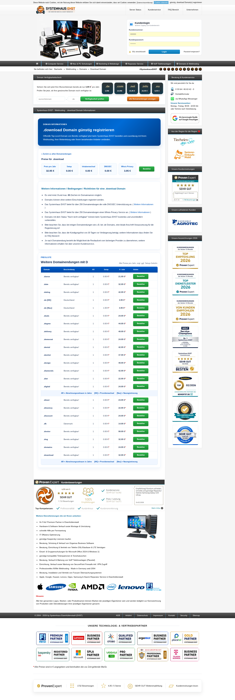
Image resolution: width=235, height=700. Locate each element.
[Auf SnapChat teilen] (180, 70)
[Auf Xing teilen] (192, 70)
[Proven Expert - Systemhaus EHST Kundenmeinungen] (185, 188)
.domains (48, 447)
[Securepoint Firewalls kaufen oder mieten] (152, 654)
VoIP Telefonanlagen (162, 64)
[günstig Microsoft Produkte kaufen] (86, 654)
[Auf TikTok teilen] (188, 70)
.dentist (47, 355)
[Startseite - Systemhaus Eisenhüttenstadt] (56, 9)
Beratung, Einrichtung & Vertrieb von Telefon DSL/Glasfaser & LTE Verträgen (72, 547)
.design (47, 363)
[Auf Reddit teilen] (176, 70)
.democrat (48, 339)
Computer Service (55, 64)
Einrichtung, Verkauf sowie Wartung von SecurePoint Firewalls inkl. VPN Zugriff (73, 564)
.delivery (48, 331)
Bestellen (147, 169)
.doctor (47, 431)
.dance (47, 276)
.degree (47, 323)
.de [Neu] (48, 308)
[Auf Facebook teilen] (160, 70)
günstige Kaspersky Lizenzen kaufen (55, 539)
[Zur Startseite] (37, 66)
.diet (46, 379)
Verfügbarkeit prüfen (94, 99)
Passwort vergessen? (192, 52)
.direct (47, 400)
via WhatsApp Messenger (186, 99)
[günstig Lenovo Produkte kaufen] (86, 638)
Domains (83, 69)
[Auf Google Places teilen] (164, 70)
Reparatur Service (135, 64)
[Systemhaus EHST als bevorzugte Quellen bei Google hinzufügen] (185, 123)
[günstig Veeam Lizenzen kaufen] (119, 654)
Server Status (135, 10)
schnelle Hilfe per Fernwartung (52, 530)
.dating (47, 292)
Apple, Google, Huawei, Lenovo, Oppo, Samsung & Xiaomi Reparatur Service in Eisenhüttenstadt (81, 577)
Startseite (58, 69)
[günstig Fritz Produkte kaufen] (52, 638)
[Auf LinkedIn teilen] (172, 70)
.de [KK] (47, 300)
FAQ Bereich (173, 10)
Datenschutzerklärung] (144, 2)
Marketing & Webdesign (109, 64)
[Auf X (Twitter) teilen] (184, 70)
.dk (45, 424)
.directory (48, 408)
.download (48, 455)
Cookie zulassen (161, 2)
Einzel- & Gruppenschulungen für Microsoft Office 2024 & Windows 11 (69, 552)
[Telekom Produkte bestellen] (184, 654)
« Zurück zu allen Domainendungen (56, 154)
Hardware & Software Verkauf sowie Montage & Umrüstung (64, 526)
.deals (46, 316)
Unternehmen (192, 10)
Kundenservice (154, 10)
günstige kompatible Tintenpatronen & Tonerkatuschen (62, 556)
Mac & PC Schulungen (82, 64)
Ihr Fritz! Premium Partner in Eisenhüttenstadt (59, 522)
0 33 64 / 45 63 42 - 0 (184, 89)
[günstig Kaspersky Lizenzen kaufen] (52, 654)
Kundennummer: (136, 30)
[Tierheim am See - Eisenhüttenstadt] (184, 148)
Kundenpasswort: (136, 40)
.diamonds (48, 371)
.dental (47, 347)
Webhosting (71, 69)
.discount (48, 416)
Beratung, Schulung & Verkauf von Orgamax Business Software (66, 543)
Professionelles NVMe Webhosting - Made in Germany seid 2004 (67, 568)
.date (46, 284)
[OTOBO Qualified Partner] (119, 638)
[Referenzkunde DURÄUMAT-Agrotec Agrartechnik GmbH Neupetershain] (185, 222)
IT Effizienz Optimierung (49, 535)
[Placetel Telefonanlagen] (184, 638)
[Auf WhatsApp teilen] (196, 70)
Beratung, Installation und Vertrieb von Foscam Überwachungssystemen (70, 573)
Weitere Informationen (143, 204)
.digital (47, 386)
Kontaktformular (182, 94)
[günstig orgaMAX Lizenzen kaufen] (152, 638)
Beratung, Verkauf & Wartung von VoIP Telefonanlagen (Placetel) (67, 560)
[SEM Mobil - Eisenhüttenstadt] (184, 160)
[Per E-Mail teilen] (200, 70)
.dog (46, 439)
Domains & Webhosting (189, 64)
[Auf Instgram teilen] (168, 70)
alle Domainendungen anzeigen (142, 99)
